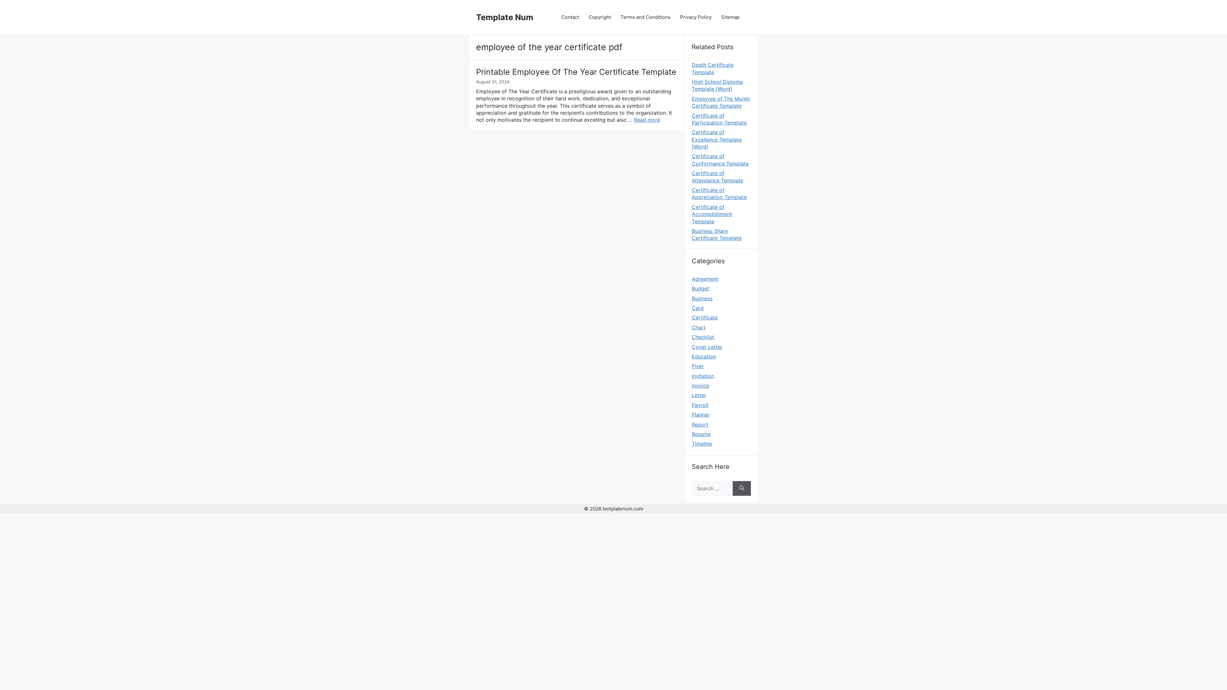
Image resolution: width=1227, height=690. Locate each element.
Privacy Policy (696, 17)
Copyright (600, 17)
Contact (570, 17)
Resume (701, 434)
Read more (647, 120)
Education (704, 356)
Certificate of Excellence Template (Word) (717, 139)
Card (698, 308)
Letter (699, 395)
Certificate (705, 317)
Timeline (702, 444)
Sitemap (730, 17)
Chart (699, 327)
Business (702, 298)
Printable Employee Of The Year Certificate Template (576, 72)
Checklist (703, 337)
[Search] (742, 488)
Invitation (703, 376)
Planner (701, 414)
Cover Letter (707, 347)
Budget (700, 288)
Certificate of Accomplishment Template (712, 214)
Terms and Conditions (645, 17)
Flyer (698, 366)
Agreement (705, 279)
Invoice (700, 385)
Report (700, 424)
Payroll (700, 405)
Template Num (504, 17)
